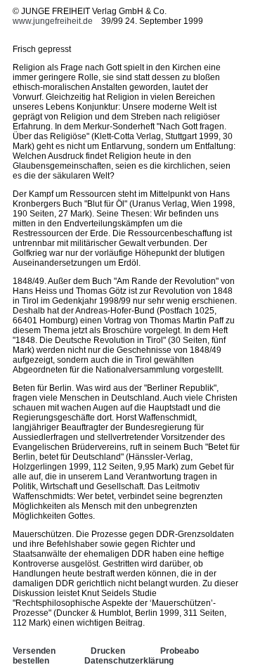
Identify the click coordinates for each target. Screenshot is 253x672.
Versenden (34, 651)
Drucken (108, 651)
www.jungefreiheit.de (53, 21)
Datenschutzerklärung (129, 661)
